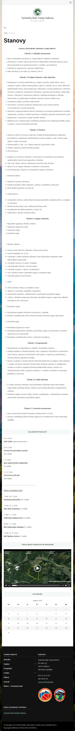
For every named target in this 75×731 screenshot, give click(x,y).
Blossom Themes (18, 728)
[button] (37, 568)
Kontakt (7, 682)
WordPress (33, 728)
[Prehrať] (6, 585)
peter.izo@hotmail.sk (45, 682)
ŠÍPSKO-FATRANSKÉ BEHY (13, 490)
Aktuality (7, 659)
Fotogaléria (8, 668)
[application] (37, 568)
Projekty (7, 664)
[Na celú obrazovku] (69, 585)
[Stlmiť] (66, 585)
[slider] (36, 585)
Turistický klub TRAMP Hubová (15, 713)
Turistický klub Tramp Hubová (37, 18)
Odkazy (6, 677)
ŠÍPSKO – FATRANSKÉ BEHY (13, 686)
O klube (6, 673)
